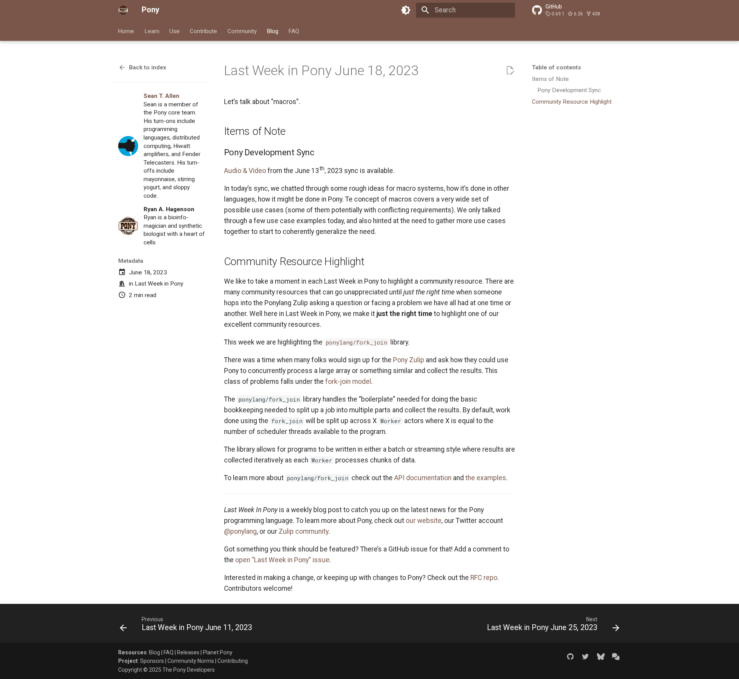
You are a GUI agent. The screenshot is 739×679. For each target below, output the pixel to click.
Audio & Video (245, 171)
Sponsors (152, 661)
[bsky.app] (600, 656)
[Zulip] (616, 656)
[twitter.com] (585, 656)
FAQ (294, 30)
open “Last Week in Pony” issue (282, 560)
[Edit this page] (510, 70)
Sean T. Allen (161, 95)
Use (174, 30)
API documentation (422, 478)
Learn (151, 30)
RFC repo (483, 578)
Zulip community (303, 531)
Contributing (232, 661)
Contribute (203, 30)
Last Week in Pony (159, 283)
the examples (485, 478)
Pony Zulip (408, 360)
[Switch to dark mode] (406, 10)
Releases (188, 652)
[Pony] (123, 10)
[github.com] (570, 656)
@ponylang (240, 531)
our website (423, 520)
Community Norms (190, 661)
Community (242, 30)
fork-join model (348, 381)
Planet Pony (217, 652)
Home (126, 30)
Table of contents (556, 67)
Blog (272, 30)
